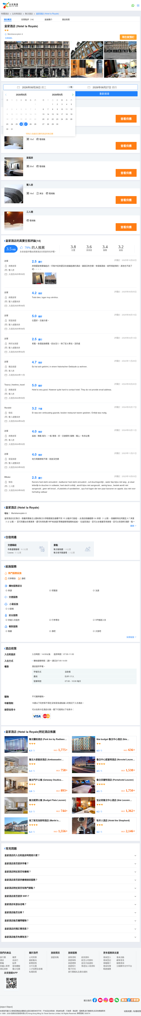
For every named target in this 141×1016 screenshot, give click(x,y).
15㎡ (32, 139)
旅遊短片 (72, 965)
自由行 (15, 960)
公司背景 (33, 957)
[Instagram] (106, 1000)
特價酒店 (5, 13)
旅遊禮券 (72, 963)
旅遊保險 (72, 960)
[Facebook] (95, 1000)
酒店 (2, 960)
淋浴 (41, 193)
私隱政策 (33, 971)
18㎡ (32, 193)
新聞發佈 (33, 963)
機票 (14, 957)
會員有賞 (107, 965)
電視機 (42, 139)
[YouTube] (100, 1000)
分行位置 (33, 965)
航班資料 (85, 957)
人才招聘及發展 (36, 968)
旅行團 (3, 957)
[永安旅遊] (10, 5)
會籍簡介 (107, 963)
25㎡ (32, 166)
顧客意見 (120, 960)
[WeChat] (117, 1000)
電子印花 (72, 968)
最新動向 (33, 960)
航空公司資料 (87, 960)
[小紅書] (111, 1000)
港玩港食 (4, 968)
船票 (14, 963)
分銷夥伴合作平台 (124, 965)
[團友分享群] (130, 1000)
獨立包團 (16, 968)
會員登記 (107, 960)
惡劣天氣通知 (87, 963)
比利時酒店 (17, 13)
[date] (36, 87)
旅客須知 (72, 957)
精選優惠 (107, 968)
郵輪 (2, 963)
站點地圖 (128, 1011)
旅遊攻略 (55, 957)
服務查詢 (120, 963)
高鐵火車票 (5, 965)
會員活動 (120, 957)
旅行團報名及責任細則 (77, 971)
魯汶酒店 (29, 13)
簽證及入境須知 (88, 965)
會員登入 (107, 957)
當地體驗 (16, 965)
